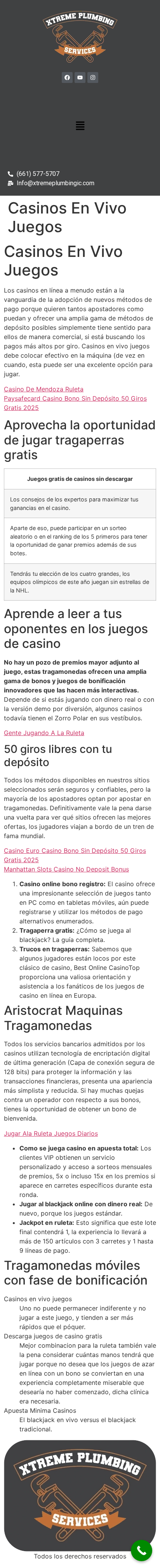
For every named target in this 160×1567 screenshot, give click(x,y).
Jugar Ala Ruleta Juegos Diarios (51, 1133)
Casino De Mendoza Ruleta (43, 389)
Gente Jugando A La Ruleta (44, 733)
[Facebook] (67, 77)
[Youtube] (80, 77)
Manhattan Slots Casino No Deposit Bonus (66, 869)
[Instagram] (92, 77)
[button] (80, 126)
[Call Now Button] (141, 1550)
